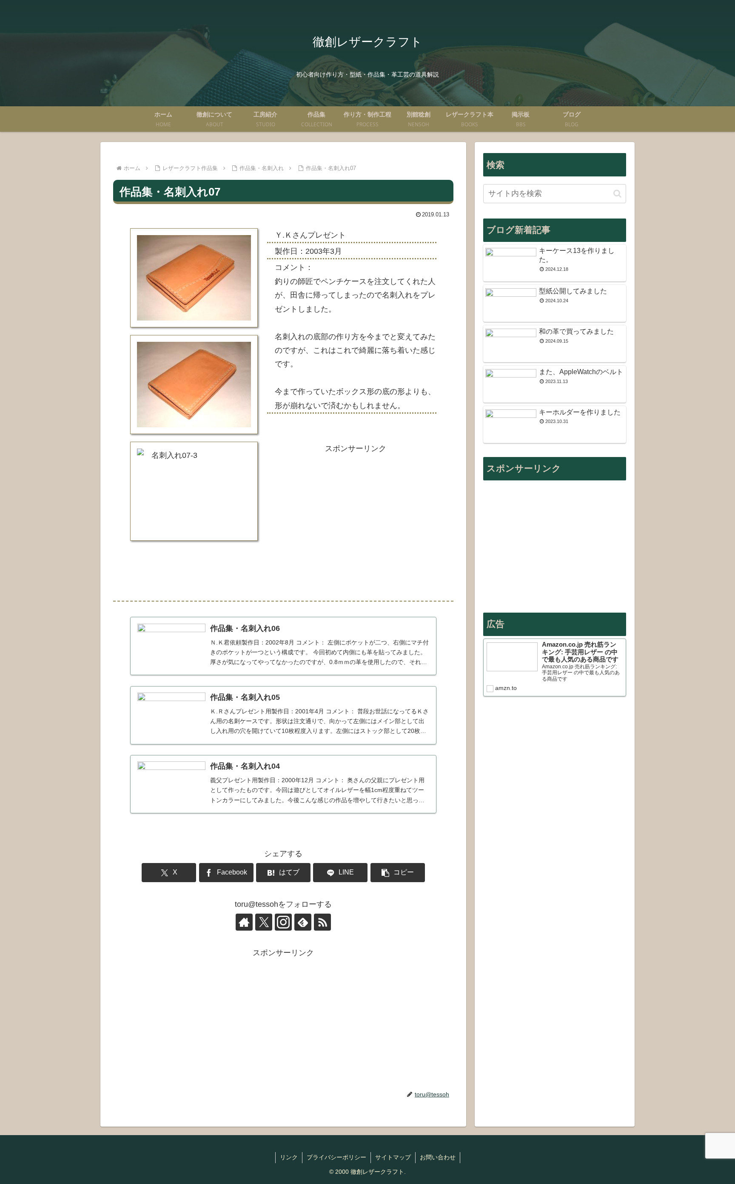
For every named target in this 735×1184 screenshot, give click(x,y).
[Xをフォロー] (263, 922)
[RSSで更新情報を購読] (322, 922)
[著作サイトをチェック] (244, 922)
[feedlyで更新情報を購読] (302, 922)
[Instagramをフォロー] (283, 922)
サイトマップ (393, 1157)
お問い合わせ (438, 1157)
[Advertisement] (355, 522)
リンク (289, 1157)
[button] (397, 872)
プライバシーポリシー (336, 1157)
